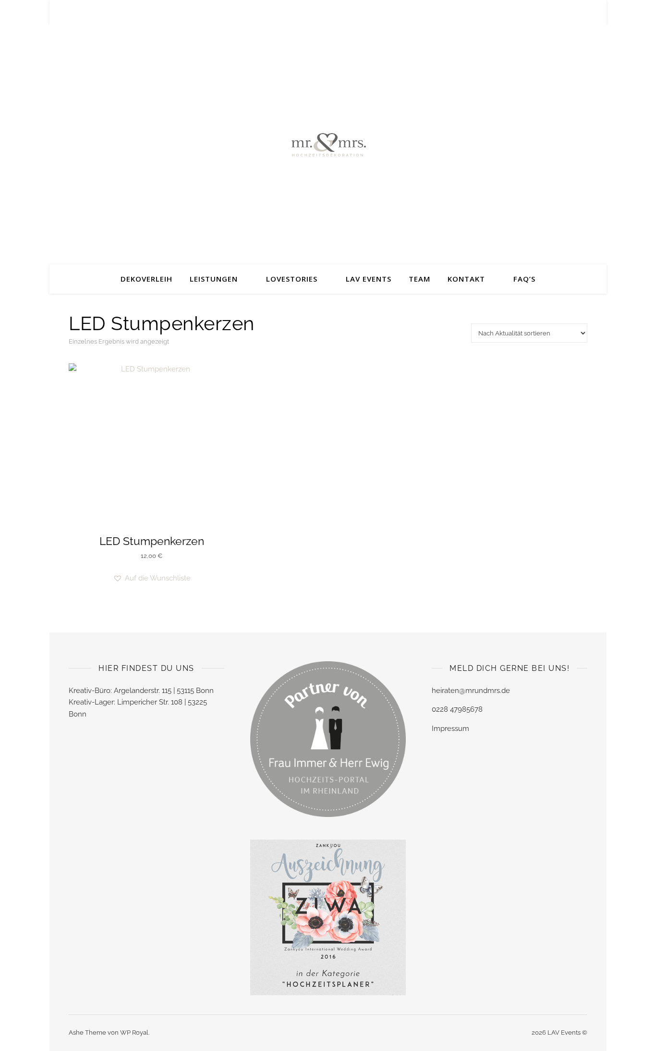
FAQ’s (524, 279)
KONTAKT (466, 279)
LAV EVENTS (368, 279)
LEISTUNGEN (214, 279)
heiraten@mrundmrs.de (471, 690)
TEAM (419, 279)
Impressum (450, 728)
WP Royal (134, 1032)
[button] (152, 578)
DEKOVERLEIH (146, 279)
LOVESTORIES (291, 279)
